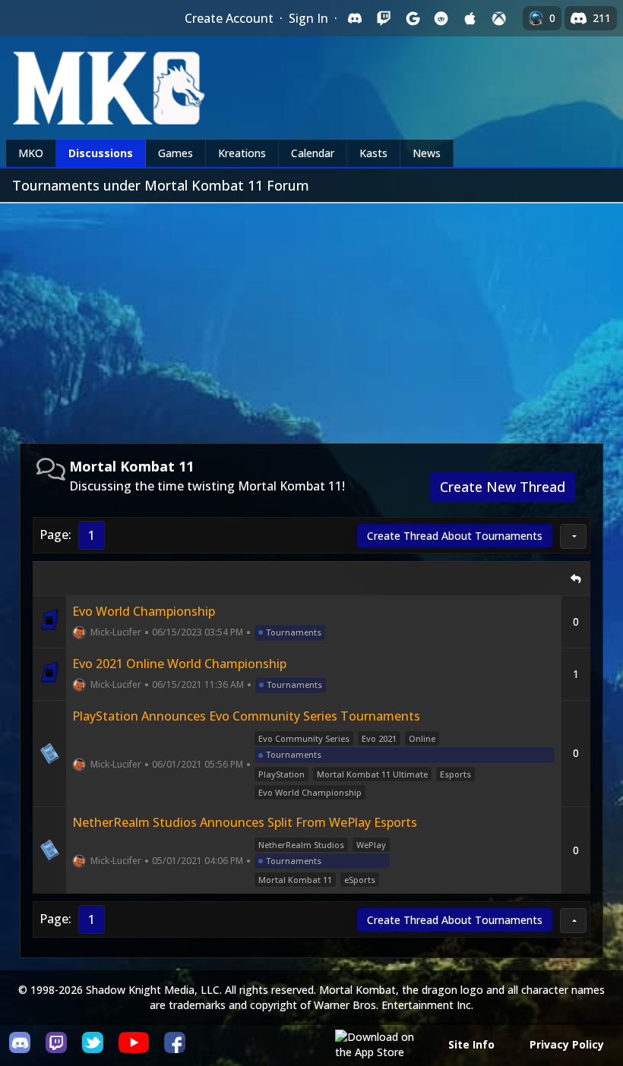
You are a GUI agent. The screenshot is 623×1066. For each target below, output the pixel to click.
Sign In (308, 18)
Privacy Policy (567, 1044)
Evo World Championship (143, 611)
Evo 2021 (379, 738)
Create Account (229, 18)
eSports (359, 879)
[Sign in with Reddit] (441, 18)
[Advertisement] (311, 317)
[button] (573, 536)
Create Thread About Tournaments (454, 535)
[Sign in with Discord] (354, 18)
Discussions (100, 153)
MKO (30, 153)
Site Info (471, 1044)
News (427, 153)
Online (422, 738)
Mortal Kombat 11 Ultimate (372, 774)
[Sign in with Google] (412, 18)
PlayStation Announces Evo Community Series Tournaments (246, 716)
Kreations (242, 153)
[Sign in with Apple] (470, 18)
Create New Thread (502, 487)
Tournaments (293, 632)
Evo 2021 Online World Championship (179, 663)
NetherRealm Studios (301, 844)
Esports (455, 774)
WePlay (371, 844)
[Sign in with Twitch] (383, 18)
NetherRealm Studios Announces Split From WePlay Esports (244, 822)
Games (175, 153)
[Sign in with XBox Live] (499, 18)
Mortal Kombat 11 (295, 879)
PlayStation (281, 774)
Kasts (373, 153)
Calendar (312, 153)
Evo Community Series (303, 738)
